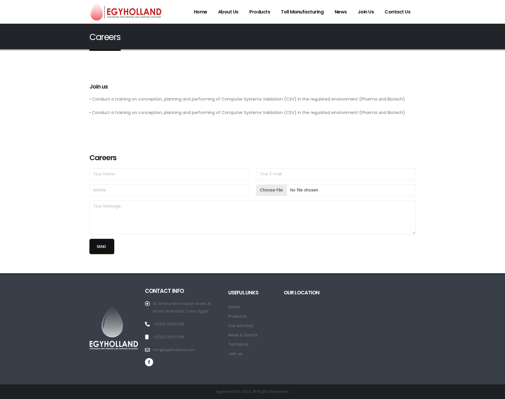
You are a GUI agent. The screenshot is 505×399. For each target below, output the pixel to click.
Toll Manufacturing (302, 11)
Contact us (397, 11)
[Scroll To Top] (494, 392)
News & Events (243, 335)
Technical (238, 344)
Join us (366, 11)
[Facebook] (149, 362)
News (341, 11)
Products (259, 11)
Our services (240, 326)
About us (228, 11)
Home (200, 11)
